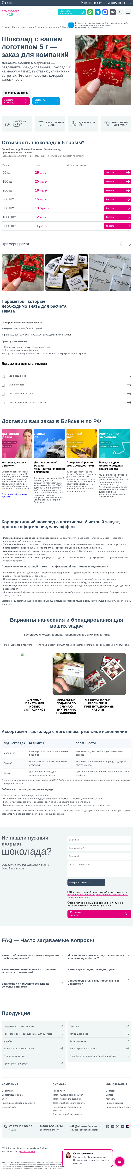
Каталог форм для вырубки (67, 1099)
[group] (23, 272)
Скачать (59, 1084)
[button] (122, 244)
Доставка (110, 1090)
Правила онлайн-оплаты (118, 1107)
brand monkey (27, 1151)
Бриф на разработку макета (67, 1114)
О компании (8, 1090)
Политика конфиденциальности (18, 1103)
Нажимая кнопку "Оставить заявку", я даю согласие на (97, 894)
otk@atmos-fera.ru (83, 1126)
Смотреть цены (40, 101)
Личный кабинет (93, 2)
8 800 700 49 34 (51, 1126)
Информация (116, 1084)
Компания (10, 1084)
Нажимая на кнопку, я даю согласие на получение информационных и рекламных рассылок (95, 903)
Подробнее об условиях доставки (14, 495)
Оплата (109, 1094)
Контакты (110, 1099)
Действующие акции (12, 1094)
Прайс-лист (59, 1090)
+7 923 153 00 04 (20, 1126)
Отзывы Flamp (9, 1107)
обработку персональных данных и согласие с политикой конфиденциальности (97, 895)
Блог (4, 1099)
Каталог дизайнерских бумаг (68, 1094)
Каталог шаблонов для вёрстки (69, 1103)
